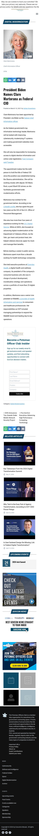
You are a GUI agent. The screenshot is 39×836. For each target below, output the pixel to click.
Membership (6, 814)
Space (4, 776)
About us (12, 749)
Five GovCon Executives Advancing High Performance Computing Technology (27, 418)
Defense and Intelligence (10, 769)
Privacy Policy (13, 747)
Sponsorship (6, 817)
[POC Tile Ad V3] (19, 656)
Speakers (5, 810)
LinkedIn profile (9, 207)
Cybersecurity (6, 766)
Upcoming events (8, 796)
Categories (5, 806)
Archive (4, 783)
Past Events (6, 799)
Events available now (9, 803)
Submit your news (15, 753)
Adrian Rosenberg (29, 108)
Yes (35, 7)
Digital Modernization (17, 404)
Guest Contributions (16, 751)
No (38, 7)
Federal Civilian (7, 773)
